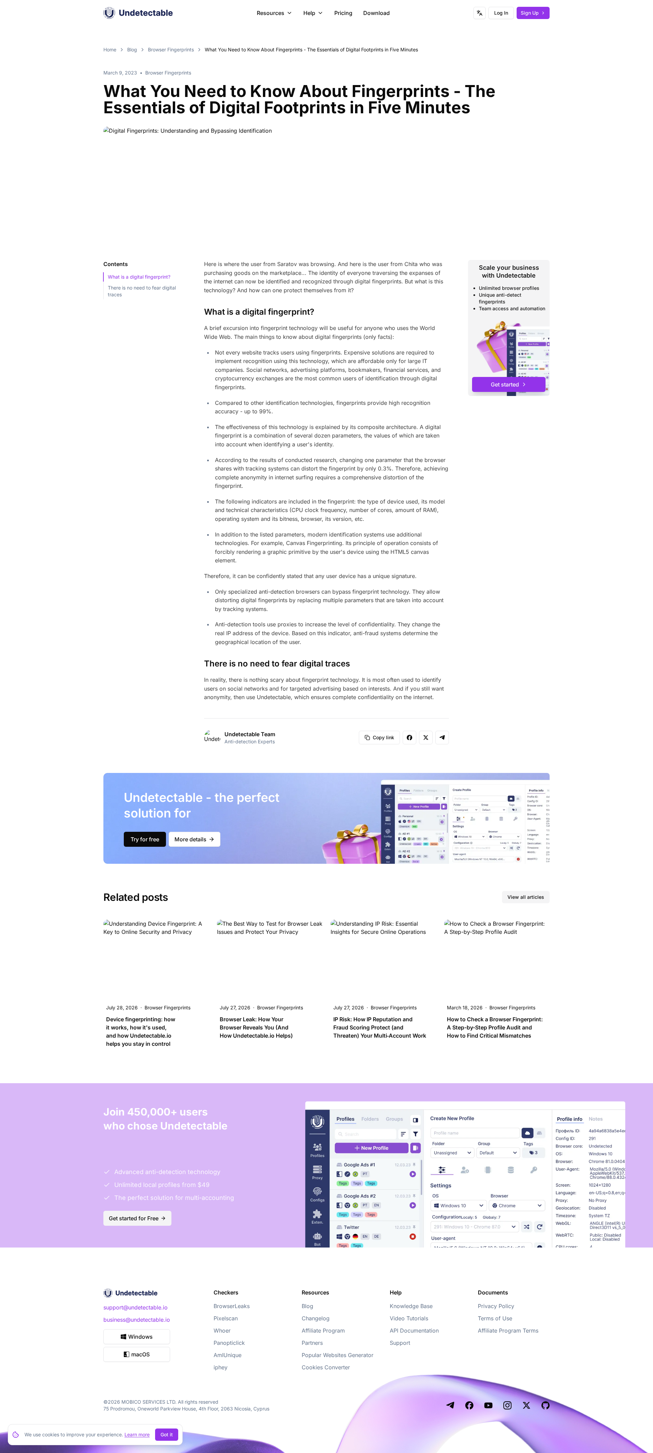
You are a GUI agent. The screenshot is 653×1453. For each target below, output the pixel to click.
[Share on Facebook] (409, 737)
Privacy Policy (496, 1306)
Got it (167, 1434)
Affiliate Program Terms (508, 1330)
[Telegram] (450, 1405)
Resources (270, 13)
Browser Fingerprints (171, 49)
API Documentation (414, 1330)
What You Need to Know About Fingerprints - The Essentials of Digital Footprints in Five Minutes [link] (311, 49)
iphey (221, 1367)
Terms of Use (495, 1318)
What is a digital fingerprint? (139, 277)
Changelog (316, 1318)
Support (400, 1342)
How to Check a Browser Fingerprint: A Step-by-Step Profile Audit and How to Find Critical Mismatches (495, 1027)
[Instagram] (507, 1405)
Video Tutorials (409, 1318)
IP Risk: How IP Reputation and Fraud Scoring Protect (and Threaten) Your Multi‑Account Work (379, 1027)
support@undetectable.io (135, 1307)
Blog (132, 49)
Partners (312, 1342)
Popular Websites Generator (337, 1355)
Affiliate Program (323, 1330)
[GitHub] (545, 1405)
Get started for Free (133, 1218)
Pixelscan (226, 1318)
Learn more (137, 1434)
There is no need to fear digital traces (142, 291)
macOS (140, 1354)
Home (109, 49)
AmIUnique (227, 1355)
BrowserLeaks (232, 1306)
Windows (140, 1336)
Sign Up (530, 13)
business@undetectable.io (136, 1319)
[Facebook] (469, 1405)
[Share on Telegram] (442, 737)
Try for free (145, 839)
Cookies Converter (326, 1367)
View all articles (525, 897)
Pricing (343, 13)
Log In (501, 13)
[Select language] (479, 13)
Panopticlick (229, 1342)
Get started (505, 384)
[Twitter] (526, 1405)
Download (376, 13)
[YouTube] (488, 1405)
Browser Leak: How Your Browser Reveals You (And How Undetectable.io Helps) (256, 1027)
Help (309, 13)
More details (190, 839)
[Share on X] (426, 737)
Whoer (222, 1330)
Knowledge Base (411, 1306)
